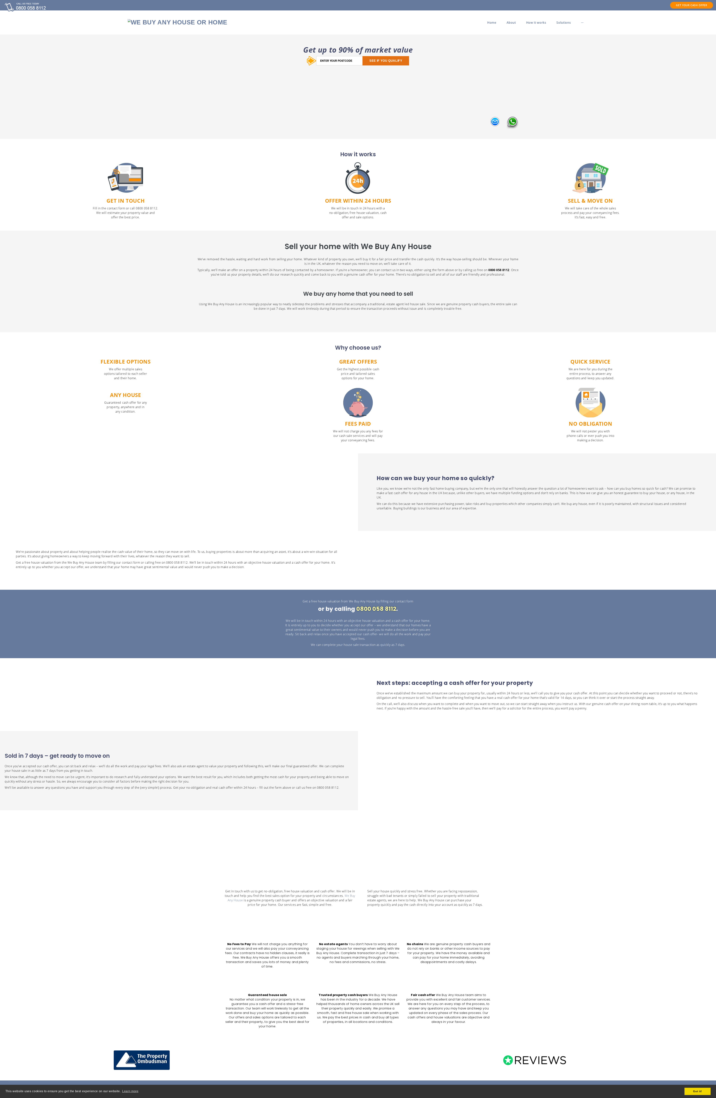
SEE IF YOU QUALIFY (385, 60)
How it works (536, 23)
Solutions (563, 23)
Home (491, 23)
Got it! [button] (697, 1091)
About (511, 23)
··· (582, 23)
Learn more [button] (130, 1091)
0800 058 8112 (376, 609)
